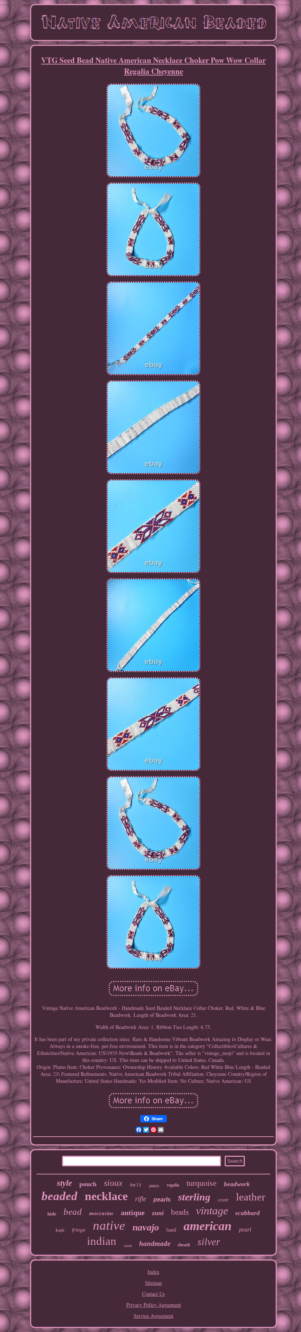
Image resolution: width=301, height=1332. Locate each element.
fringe (79, 1230)
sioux (113, 1183)
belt (136, 1185)
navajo (146, 1227)
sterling (194, 1197)
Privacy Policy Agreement (153, 1304)
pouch (88, 1184)
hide (51, 1214)
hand (171, 1230)
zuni (158, 1213)
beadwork (237, 1184)
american (208, 1226)
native (109, 1225)
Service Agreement (153, 1315)
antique (133, 1213)
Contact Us (153, 1293)
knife (60, 1230)
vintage (212, 1210)
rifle (140, 1199)
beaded (59, 1196)
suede (128, 1246)
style (64, 1183)
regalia (173, 1185)
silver (208, 1241)
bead (73, 1212)
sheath (184, 1244)
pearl (245, 1229)
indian (101, 1241)
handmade (154, 1243)
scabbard (247, 1213)
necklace (106, 1196)
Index (153, 1271)
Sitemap (153, 1282)
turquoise (201, 1183)
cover (223, 1200)
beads (180, 1212)
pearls (162, 1199)
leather (250, 1197)
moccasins (101, 1213)
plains (154, 1186)
